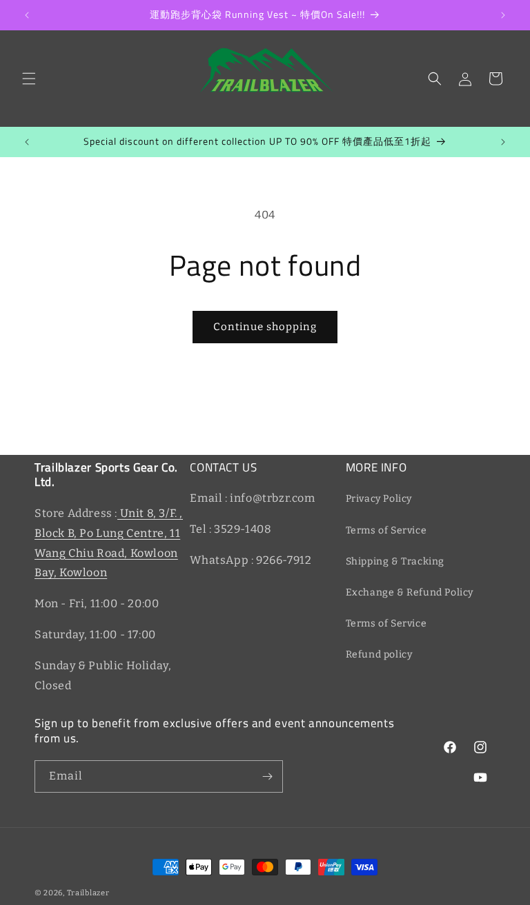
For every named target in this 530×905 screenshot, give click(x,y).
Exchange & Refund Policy (409, 592)
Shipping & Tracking (395, 561)
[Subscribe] (267, 776)
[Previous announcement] (27, 15)
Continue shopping (265, 327)
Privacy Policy (379, 499)
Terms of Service (386, 530)
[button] (29, 78)
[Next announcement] (503, 15)
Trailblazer (88, 892)
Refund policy (379, 654)
